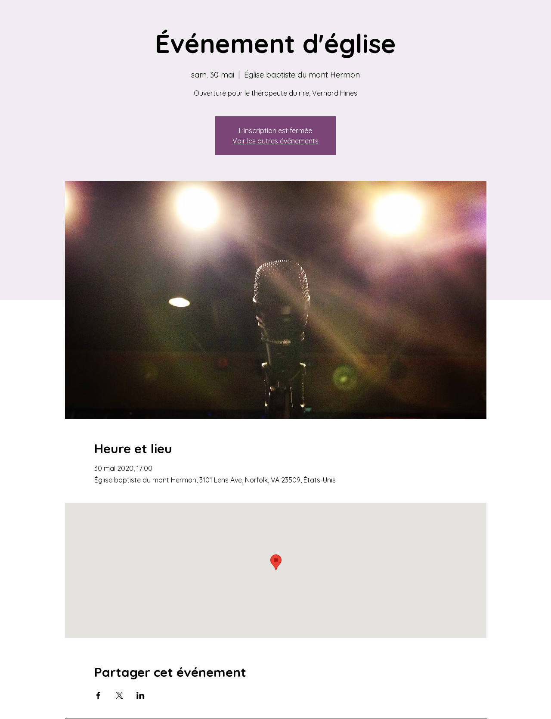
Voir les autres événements (275, 141)
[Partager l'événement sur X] (119, 695)
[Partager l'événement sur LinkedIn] (140, 695)
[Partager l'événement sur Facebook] (98, 695)
